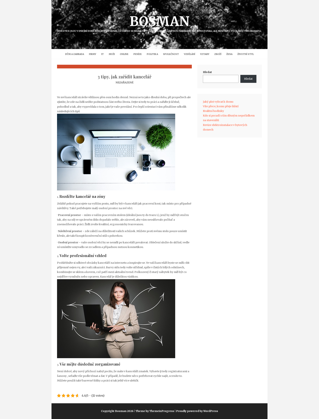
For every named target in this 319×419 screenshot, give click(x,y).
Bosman (159, 22)
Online (124, 54)
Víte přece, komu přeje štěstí (221, 106)
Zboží (217, 54)
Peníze (137, 54)
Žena (229, 54)
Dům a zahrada (74, 54)
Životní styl (245, 54)
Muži (112, 54)
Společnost (171, 54)
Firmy (92, 54)
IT (102, 54)
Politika (152, 54)
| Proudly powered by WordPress (196, 411)
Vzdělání (189, 54)
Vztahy (204, 54)
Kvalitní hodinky (213, 111)
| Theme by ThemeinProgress (154, 411)
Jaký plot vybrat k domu (218, 101)
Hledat (207, 72)
